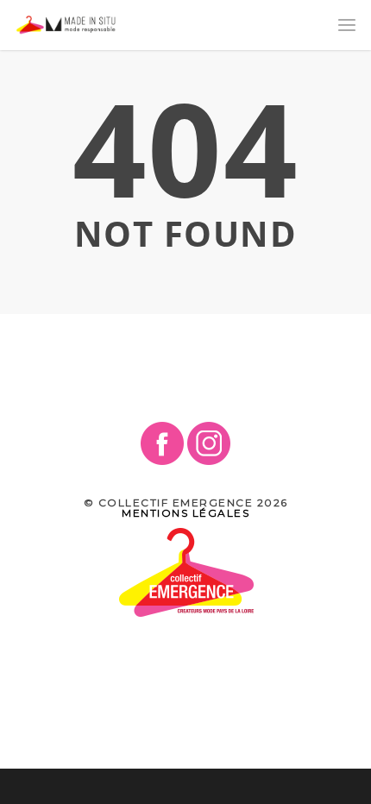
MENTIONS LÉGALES (185, 512)
